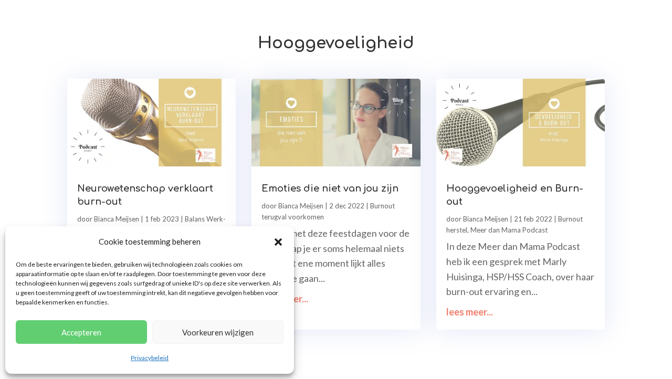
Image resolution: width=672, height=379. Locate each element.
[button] (278, 242)
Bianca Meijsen (116, 219)
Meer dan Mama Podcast (509, 230)
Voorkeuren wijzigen (218, 332)
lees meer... (284, 298)
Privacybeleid (150, 358)
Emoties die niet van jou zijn (329, 188)
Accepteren (81, 332)
